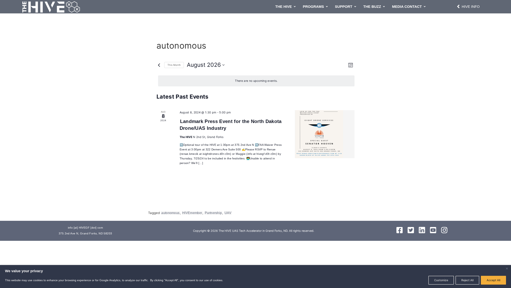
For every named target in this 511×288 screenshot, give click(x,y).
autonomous (170, 213)
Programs (313, 7)
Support (343, 7)
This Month (174, 64)
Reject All (467, 280)
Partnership (213, 213)
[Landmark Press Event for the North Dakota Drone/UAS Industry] (325, 134)
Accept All (493, 280)
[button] (285, 7)
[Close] (506, 268)
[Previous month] (158, 65)
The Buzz (372, 7)
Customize (441, 280)
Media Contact (407, 7)
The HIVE (283, 7)
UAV (228, 213)
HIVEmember (192, 213)
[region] (255, 276)
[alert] (256, 80)
